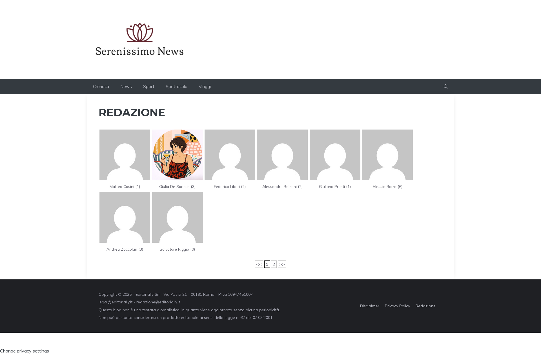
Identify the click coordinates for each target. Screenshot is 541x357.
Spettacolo (176, 86)
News (126, 86)
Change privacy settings (24, 351)
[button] (446, 86)
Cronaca (101, 86)
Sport (148, 86)
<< (259, 264)
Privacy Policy (397, 305)
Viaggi (205, 86)
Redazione (426, 305)
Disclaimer (369, 305)
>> (282, 264)
